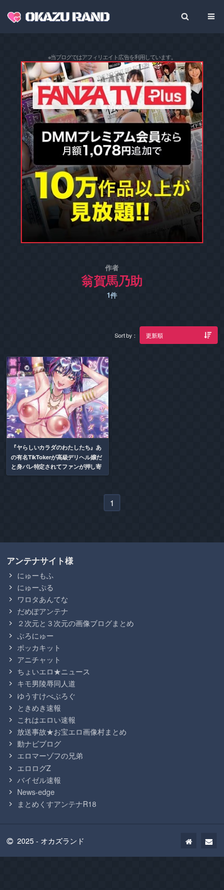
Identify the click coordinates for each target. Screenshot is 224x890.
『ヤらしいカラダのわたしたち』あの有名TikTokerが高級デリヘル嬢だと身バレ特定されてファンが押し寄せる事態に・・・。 (56, 461)
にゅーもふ (35, 575)
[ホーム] (188, 840)
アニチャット (39, 659)
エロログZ (34, 768)
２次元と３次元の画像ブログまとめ (75, 623)
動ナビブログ (39, 743)
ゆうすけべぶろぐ (46, 695)
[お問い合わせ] (209, 840)
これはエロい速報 (46, 719)
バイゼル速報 (39, 780)
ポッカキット (39, 647)
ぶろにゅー (35, 635)
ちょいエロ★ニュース (53, 671)
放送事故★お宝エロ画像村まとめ (72, 731)
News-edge (36, 792)
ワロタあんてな (42, 599)
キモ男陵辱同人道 (46, 683)
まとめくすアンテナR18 (56, 804)
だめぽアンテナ (42, 611)
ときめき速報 (39, 707)
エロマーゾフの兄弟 (50, 755)
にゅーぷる (35, 587)
